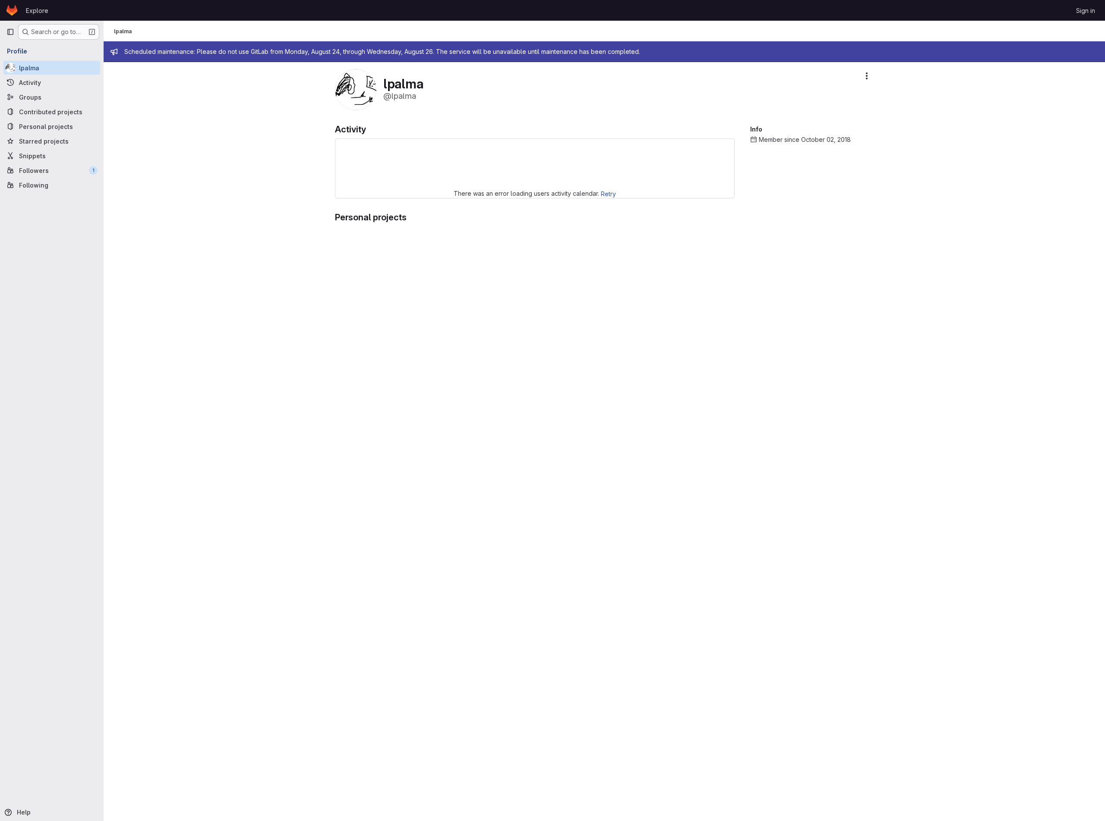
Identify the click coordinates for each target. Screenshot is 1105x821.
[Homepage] (12, 10)
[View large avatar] (355, 89)
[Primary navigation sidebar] (10, 32)
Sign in (1085, 10)
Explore (37, 10)
